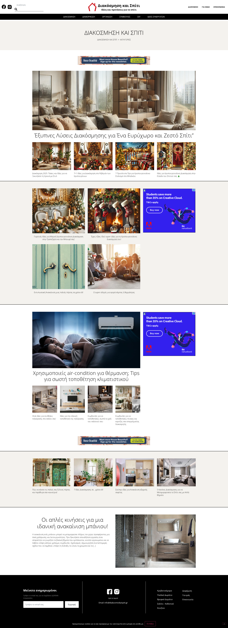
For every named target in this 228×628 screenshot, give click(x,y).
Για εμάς (206, 7)
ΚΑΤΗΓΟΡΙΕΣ (125, 39)
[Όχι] (224, 624)
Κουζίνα (161, 608)
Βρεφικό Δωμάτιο (165, 599)
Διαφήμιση (193, 7)
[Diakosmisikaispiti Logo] (114, 6)
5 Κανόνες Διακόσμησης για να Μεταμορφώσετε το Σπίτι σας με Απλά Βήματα (173, 492)
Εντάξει (150, 624)
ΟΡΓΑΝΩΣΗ (107, 16)
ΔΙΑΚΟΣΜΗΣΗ (69, 16)
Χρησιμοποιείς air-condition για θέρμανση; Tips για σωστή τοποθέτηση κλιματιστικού (86, 376)
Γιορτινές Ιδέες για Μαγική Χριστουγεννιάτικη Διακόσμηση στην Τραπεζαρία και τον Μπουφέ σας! (58, 238)
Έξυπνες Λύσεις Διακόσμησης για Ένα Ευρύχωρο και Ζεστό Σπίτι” (114, 135)
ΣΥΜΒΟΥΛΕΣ (124, 16)
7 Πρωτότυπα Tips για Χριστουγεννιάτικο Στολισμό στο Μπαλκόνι (132, 174)
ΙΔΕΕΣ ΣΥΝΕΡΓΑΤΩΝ (156, 16)
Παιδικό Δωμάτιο (164, 595)
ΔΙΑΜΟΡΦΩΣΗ (88, 16)
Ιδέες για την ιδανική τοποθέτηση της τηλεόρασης (72, 417)
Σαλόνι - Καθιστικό (165, 603)
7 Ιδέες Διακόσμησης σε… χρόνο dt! (88, 489)
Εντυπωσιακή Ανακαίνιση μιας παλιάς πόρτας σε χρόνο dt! (58, 292)
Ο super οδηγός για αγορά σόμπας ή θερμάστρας (114, 292)
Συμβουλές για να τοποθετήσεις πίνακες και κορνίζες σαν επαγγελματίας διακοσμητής (127, 420)
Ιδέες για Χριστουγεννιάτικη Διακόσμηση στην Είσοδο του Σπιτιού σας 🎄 (176, 174)
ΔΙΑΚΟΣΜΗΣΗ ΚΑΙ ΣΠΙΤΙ (107, 39)
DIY (138, 16)
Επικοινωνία (219, 7)
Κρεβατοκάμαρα (164, 590)
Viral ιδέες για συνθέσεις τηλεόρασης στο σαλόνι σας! (44, 417)
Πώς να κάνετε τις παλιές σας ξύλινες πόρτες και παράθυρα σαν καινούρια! (51, 491)
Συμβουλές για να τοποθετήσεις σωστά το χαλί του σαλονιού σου (100, 419)
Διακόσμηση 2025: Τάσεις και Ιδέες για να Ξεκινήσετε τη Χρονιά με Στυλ (49, 174)
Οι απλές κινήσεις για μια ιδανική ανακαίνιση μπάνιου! (72, 523)
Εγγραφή (72, 604)
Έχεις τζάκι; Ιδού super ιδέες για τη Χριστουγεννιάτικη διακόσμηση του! (114, 238)
